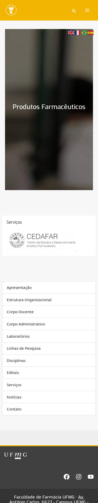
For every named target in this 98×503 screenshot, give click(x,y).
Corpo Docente (20, 311)
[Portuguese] (84, 32)
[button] (74, 10)
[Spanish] (91, 32)
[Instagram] (79, 477)
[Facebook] (67, 477)
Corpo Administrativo (26, 323)
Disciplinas (16, 360)
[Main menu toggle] (87, 10)
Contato (14, 408)
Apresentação (19, 287)
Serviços (14, 384)
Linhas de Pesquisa (24, 348)
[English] (71, 32)
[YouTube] (91, 477)
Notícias (14, 396)
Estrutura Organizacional (29, 299)
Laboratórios (18, 336)
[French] (78, 32)
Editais (13, 372)
